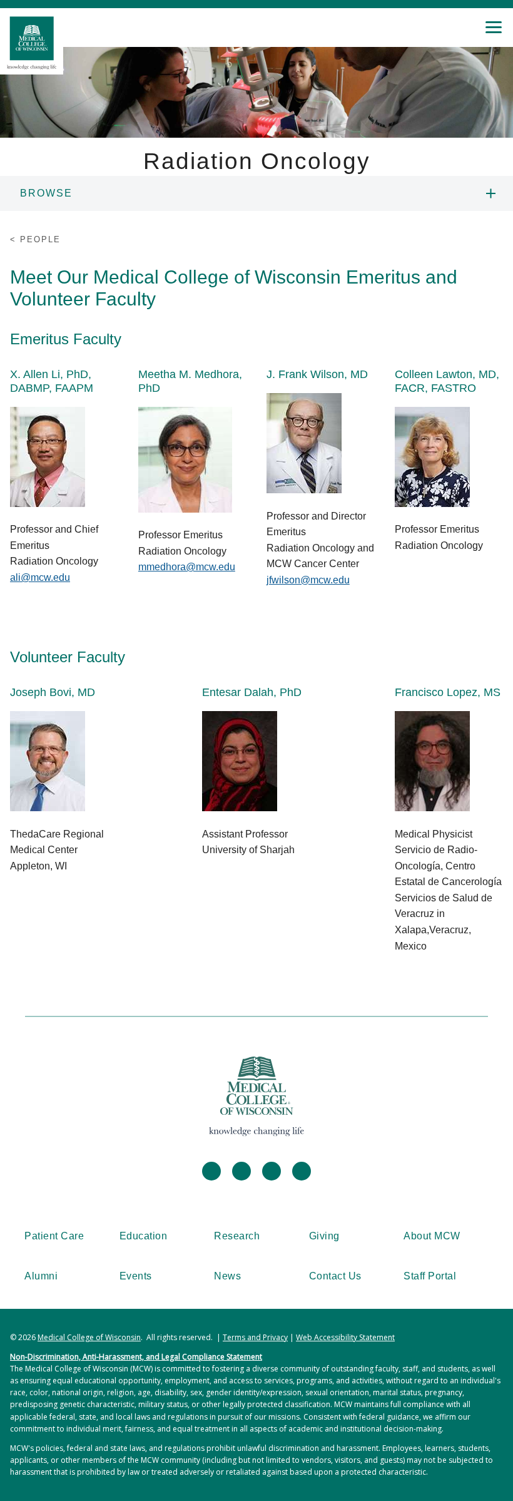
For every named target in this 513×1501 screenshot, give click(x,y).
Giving (324, 1236)
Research (237, 1236)
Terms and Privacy (255, 1337)
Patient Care (54, 1236)
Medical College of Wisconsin (89, 1337)
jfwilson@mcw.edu (308, 580)
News (227, 1276)
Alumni (41, 1276)
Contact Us (335, 1276)
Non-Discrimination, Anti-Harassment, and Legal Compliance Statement (136, 1356)
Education (143, 1236)
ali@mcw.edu (40, 577)
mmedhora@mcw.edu (186, 566)
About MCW (432, 1236)
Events (135, 1276)
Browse (46, 193)
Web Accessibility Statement (345, 1337)
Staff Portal (430, 1276)
